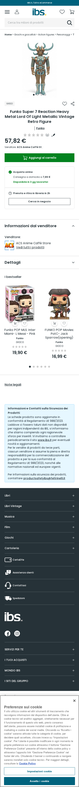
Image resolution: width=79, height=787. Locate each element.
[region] (39, 741)
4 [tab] (45, 95)
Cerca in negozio (39, 201)
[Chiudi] (74, 700)
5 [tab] (45, 367)
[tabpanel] (39, 69)
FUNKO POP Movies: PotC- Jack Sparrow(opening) (59, 334)
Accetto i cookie (39, 781)
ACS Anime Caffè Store (31, 147)
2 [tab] (37, 95)
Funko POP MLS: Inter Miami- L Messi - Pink (19, 332)
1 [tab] (34, 95)
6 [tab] (49, 367)
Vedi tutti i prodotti (30, 247)
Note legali (13, 385)
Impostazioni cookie (39, 771)
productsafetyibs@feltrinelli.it (44, 478)
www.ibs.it (45, 440)
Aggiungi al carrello (42, 158)
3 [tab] (41, 95)
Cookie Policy (27, 763)
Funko (40, 128)
